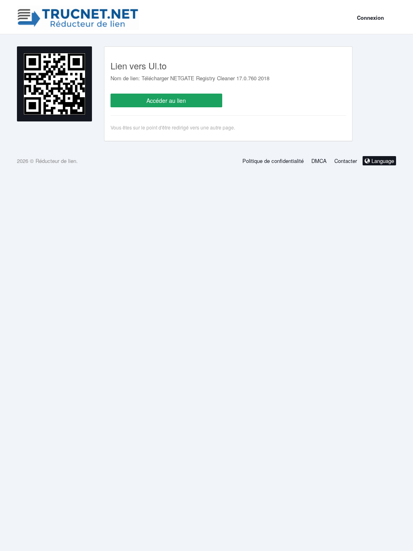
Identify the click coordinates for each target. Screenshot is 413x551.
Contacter (345, 161)
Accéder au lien (166, 100)
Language (382, 161)
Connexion (370, 17)
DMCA (319, 161)
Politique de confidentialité (273, 161)
